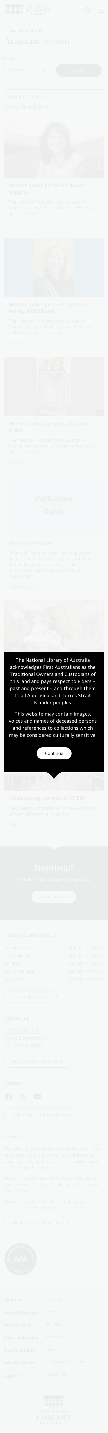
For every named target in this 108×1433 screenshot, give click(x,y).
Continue (54, 753)
